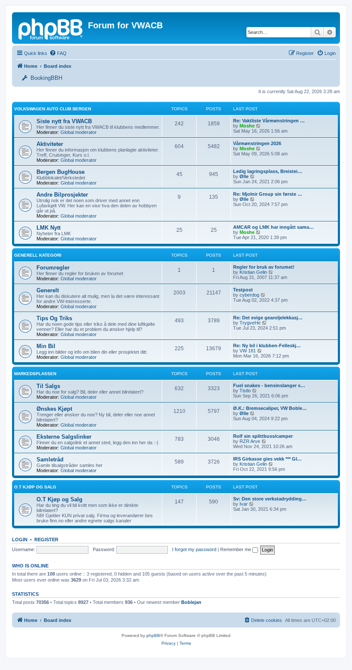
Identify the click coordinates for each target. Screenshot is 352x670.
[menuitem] (58, 53)
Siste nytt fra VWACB (64, 121)
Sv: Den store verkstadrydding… (269, 498)
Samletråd (50, 459)
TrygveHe (250, 322)
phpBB (153, 635)
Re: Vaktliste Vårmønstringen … (269, 120)
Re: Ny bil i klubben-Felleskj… (267, 345)
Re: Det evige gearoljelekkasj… (268, 317)
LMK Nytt (48, 227)
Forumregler (53, 267)
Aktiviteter (49, 144)
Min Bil (45, 346)
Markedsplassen (35, 373)
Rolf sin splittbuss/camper (263, 436)
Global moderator (79, 132)
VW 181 (248, 350)
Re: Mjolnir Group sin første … (267, 194)
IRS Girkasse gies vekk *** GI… (267, 458)
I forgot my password (194, 549)
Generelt (47, 290)
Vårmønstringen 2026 (257, 143)
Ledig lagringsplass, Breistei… (267, 171)
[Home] (51, 28)
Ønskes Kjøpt (54, 409)
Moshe (247, 125)
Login (19, 539)
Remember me (236, 549)
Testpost (243, 289)
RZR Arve (250, 441)
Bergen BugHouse (60, 172)
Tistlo (245, 390)
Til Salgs (48, 386)
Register (46, 539)
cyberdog (249, 294)
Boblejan (191, 602)
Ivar (244, 503)
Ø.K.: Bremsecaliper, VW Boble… (270, 408)
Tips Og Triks (54, 318)
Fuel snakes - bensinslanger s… (269, 385)
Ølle (244, 176)
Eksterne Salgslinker (63, 437)
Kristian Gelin (253, 272)
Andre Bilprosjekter (62, 194)
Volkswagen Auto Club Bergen (52, 108)
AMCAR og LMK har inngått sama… (273, 227)
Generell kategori (37, 255)
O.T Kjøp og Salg (35, 487)
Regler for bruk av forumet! (263, 267)
